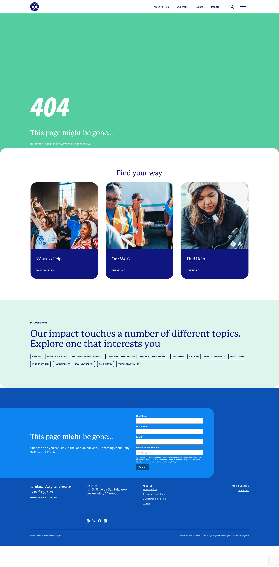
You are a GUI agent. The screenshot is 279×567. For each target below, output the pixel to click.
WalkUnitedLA (105, 364)
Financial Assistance (214, 356)
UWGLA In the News (84, 364)
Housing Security (40, 364)
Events (199, 6)
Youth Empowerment (128, 364)
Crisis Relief (178, 356)
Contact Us (243, 490)
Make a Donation (240, 485)
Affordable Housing (57, 356)
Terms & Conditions (154, 462)
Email (140, 437)
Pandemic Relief (62, 364)
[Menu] (243, 6)
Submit (142, 467)
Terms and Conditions (154, 493)
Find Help (192, 270)
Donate (215, 6)
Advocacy (36, 356)
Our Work (182, 6)
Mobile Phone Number (152, 447)
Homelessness (237, 356)
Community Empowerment (153, 356)
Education (194, 356)
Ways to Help (161, 6)
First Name (142, 416)
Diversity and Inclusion (154, 498)
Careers (146, 503)
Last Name (142, 426)
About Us (148, 485)
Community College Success (121, 356)
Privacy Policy (170, 462)
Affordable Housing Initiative (87, 356)
